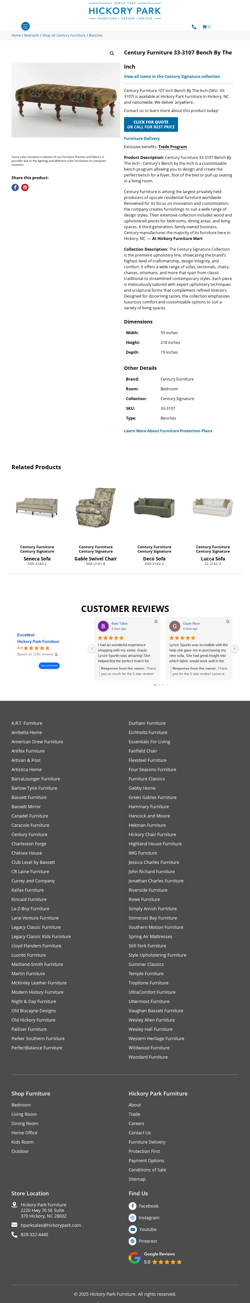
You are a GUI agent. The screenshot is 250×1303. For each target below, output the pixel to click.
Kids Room (22, 1142)
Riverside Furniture (148, 890)
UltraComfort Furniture (152, 992)
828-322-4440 (34, 1234)
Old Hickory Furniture (33, 1020)
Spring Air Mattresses (150, 936)
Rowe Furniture (144, 899)
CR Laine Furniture (30, 871)
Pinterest (148, 1241)
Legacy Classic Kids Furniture (41, 936)
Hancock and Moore (149, 816)
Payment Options (146, 1160)
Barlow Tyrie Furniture (34, 788)
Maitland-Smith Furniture (37, 964)
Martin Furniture (28, 973)
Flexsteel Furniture (148, 760)
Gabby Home (142, 788)
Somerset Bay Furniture (153, 918)
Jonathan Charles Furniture (156, 881)
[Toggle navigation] (25, 26)
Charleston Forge (28, 844)
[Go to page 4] (171, 685)
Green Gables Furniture (153, 797)
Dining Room (24, 1123)
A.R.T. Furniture (26, 723)
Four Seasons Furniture (152, 769)
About (135, 1105)
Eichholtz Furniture (148, 732)
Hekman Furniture (147, 825)
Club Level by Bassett (33, 862)
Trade (134, 1114)
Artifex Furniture (28, 751)
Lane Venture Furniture (35, 918)
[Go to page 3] (167, 685)
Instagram (149, 1217)
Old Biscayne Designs (33, 1010)
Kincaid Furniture (29, 899)
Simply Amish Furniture (153, 908)
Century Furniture (37, 547)
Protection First (144, 1151)
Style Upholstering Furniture (157, 955)
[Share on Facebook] (15, 187)
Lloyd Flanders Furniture (36, 946)
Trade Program (172, 146)
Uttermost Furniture (149, 1001)
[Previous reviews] (92, 648)
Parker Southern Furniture (38, 1038)
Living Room (24, 1114)
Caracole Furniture (30, 825)
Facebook (148, 1206)
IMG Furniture (143, 853)
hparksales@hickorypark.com (51, 1225)
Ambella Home (26, 732)
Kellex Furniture (27, 890)
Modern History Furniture (37, 992)
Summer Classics (146, 964)
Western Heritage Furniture (156, 1038)
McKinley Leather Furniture (39, 983)
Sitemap (137, 1179)
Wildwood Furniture (149, 1048)
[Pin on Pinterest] (25, 187)
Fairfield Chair (143, 751)
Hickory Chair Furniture (152, 834)
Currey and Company (33, 881)
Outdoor (20, 1151)
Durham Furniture (147, 723)
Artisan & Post (26, 760)
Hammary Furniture (149, 806)
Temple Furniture (146, 973)
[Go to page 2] (163, 685)
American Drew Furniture (37, 742)
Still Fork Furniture (147, 946)
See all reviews (49, 665)
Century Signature (37, 551)
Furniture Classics (147, 779)
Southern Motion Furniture (156, 927)
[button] (112, 53)
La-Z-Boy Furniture (30, 908)
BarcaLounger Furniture (35, 779)
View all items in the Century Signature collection (172, 76)
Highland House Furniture (155, 844)
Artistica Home (26, 769)
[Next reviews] (234, 648)
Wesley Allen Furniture (152, 1020)
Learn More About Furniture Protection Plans (168, 431)
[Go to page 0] (155, 685)
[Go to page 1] (159, 685)
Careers (136, 1123)
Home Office (24, 1133)
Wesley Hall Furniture (151, 1029)
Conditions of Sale (147, 1170)
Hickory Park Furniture (38, 642)
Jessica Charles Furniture (154, 862)
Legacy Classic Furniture (36, 927)
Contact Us (140, 1133)
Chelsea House (26, 853)
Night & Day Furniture (33, 1001)
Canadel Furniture (29, 816)
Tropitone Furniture (148, 983)
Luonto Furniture (28, 955)
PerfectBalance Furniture (36, 1048)
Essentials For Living (149, 742)
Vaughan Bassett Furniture (156, 1010)
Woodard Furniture (148, 1057)
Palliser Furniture (29, 1029)
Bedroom (21, 1105)
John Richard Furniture (152, 871)
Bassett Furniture (29, 797)
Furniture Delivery (142, 138)
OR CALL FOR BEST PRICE (151, 124)
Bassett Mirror (26, 806)
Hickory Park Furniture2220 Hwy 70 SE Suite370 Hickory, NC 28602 (43, 1210)
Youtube (147, 1229)
